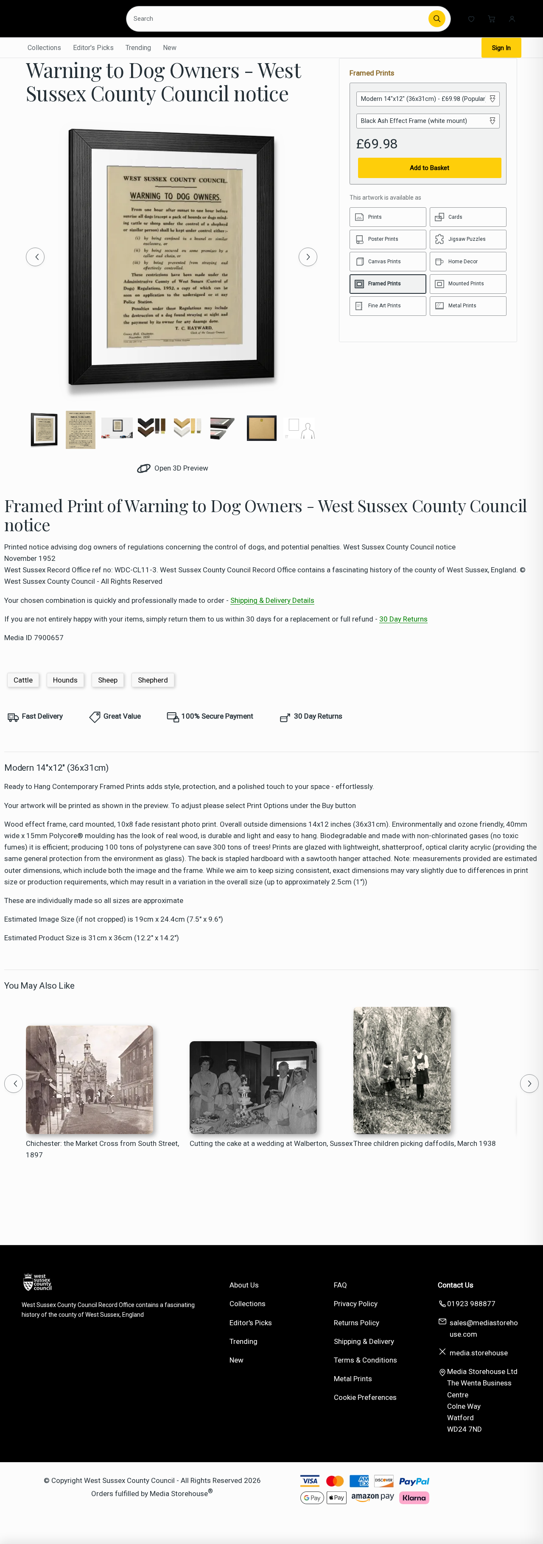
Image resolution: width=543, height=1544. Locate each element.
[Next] (308, 257)
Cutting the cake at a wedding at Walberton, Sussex (271, 1143)
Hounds (65, 680)
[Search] (436, 18)
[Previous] (35, 257)
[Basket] (491, 18)
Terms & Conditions (365, 1360)
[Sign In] (512, 18)
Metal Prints (353, 1378)
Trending (138, 48)
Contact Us (455, 1285)
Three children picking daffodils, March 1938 (424, 1143)
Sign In (501, 48)
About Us (244, 1285)
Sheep (108, 680)
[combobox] (278, 18)
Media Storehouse (179, 1493)
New (169, 48)
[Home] (68, 18)
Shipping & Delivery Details (272, 600)
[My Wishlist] (471, 18)
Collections (44, 48)
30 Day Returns (403, 619)
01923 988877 (471, 1303)
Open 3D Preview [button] (180, 468)
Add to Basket (429, 168)
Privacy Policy (356, 1303)
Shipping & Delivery (364, 1341)
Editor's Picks (93, 48)
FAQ (340, 1285)
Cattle (23, 680)
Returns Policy (356, 1322)
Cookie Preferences (365, 1397)
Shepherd (153, 680)
